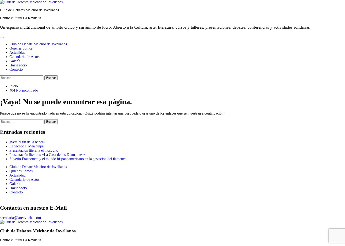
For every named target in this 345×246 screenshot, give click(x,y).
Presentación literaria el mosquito (33, 150)
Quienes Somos (21, 48)
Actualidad (17, 52)
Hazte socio (18, 65)
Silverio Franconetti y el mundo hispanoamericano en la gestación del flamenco (67, 159)
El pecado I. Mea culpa (26, 146)
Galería (14, 61)
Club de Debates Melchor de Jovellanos (29, 10)
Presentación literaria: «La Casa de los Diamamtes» (47, 155)
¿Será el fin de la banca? (27, 142)
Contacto (16, 69)
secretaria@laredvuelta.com (20, 218)
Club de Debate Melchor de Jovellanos (38, 44)
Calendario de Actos (24, 57)
